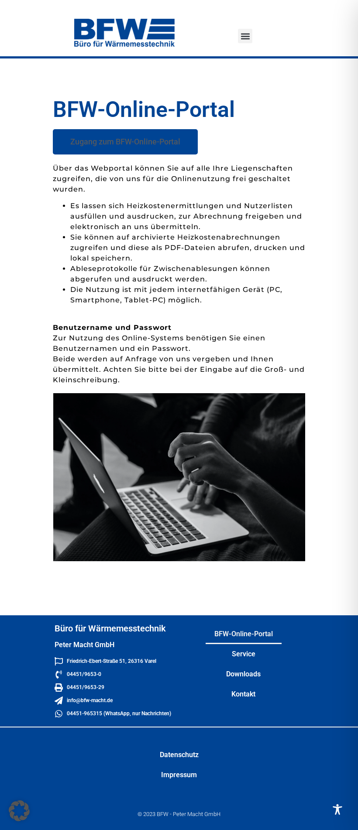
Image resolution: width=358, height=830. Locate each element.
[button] (245, 36)
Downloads (243, 674)
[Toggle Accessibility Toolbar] (337, 809)
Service (243, 654)
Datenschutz (179, 755)
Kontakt (243, 694)
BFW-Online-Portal (243, 634)
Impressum (179, 775)
